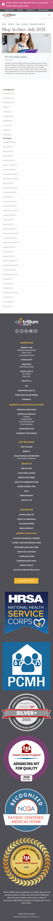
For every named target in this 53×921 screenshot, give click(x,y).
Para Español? (43, 10)
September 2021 (10, 274)
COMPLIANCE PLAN (26, 556)
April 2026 (8, 156)
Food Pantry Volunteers (26, 458)
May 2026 (8, 151)
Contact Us (31, 10)
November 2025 (10, 179)
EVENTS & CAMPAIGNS (26, 519)
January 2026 (9, 170)
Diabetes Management (26, 350)
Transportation (26, 419)
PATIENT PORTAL (26, 580)
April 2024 (8, 197)
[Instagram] (35, 331)
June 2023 (8, 220)
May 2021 (8, 288)
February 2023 (10, 229)
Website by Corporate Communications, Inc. (26, 916)
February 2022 (10, 261)
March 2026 (9, 160)
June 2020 (8, 302)
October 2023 (9, 206)
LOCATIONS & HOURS (26, 473)
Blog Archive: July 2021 (37, 24)
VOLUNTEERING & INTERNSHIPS (26, 456)
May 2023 (8, 224)
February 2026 (10, 165)
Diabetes (8, 121)
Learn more (23, 6)
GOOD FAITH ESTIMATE (26, 552)
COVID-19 (8, 116)
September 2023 (11, 211)
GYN (6, 107)
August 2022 (9, 247)
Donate (20, 10)
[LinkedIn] (26, 331)
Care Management (26, 422)
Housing (26, 417)
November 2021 (10, 265)
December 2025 (10, 174)
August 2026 (9, 142)
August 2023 (9, 215)
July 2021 (7, 279)
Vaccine (7, 125)
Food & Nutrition (26, 424)
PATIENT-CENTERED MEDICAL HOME (26, 543)
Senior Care (26, 353)
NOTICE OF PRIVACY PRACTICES (26, 570)
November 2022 (10, 233)
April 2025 (8, 183)
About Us (11, 24)
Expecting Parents (26, 367)
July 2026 (8, 147)
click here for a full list (22, 900)
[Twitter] (22, 331)
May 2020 (8, 306)
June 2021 (8, 284)
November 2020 (10, 293)
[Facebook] (17, 331)
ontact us (38, 900)
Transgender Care (26, 355)
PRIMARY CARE (27, 347)
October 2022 (10, 238)
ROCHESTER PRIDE (26, 524)
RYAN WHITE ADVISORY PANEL (26, 547)
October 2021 (9, 270)
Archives (25, 24)
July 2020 (8, 297)
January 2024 (10, 201)
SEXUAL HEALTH (26, 371)
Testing (7, 112)
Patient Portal (9, 10)
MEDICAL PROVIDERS (26, 477)
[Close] (51, 2)
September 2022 (11, 242)
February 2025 (10, 188)
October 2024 (9, 192)
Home (4, 24)
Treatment (8, 93)
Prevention (8, 98)
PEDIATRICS (26, 364)
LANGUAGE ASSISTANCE (26, 561)
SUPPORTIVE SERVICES (26, 414)
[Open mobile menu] (49, 15)
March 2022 (9, 256)
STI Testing (26, 374)
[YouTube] (31, 331)
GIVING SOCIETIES (26, 514)
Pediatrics (8, 103)
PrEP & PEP (27, 376)
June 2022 (8, 252)
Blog (18, 24)
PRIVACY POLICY (26, 565)
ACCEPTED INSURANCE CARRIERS (26, 538)
